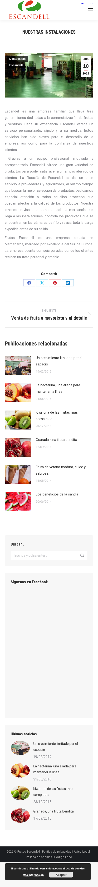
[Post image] (18, 365)
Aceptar (61, 875)
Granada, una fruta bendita (56, 440)
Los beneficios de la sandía (57, 494)
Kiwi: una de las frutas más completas (57, 415)
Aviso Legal (82, 851)
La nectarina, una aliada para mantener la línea (58, 388)
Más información (33, 875)
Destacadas (17, 59)
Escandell (16, 65)
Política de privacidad (57, 851)
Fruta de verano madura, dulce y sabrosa (61, 470)
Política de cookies (39, 857)
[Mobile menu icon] (90, 10)
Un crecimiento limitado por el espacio (59, 361)
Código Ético (63, 857)
